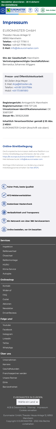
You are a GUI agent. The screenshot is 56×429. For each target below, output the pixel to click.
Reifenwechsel (9, 251)
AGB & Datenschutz (16, 407)
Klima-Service (9, 269)
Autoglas (7, 273)
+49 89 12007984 (23, 87)
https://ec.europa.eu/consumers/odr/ (18, 157)
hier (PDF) (34, 168)
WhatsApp (8, 347)
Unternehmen (9, 360)
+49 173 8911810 (20, 90)
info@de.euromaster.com (25, 48)
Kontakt (6, 286)
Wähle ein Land (27, 402)
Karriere (6, 364)
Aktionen (7, 304)
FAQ (5, 295)
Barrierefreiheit (10, 387)
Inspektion (8, 246)
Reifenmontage (10, 260)
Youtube (7, 325)
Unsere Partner (10, 378)
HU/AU (6, 264)
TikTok (6, 343)
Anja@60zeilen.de (22, 84)
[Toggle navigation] (3, 10)
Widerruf (7, 290)
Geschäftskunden (11, 369)
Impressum (42, 407)
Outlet (6, 299)
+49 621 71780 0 (20, 41)
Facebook (7, 329)
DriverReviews (9, 313)
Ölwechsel (8, 255)
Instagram (8, 334)
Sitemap (31, 407)
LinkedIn (7, 338)
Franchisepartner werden (15, 373)
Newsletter (8, 308)
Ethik (5, 382)
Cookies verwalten (28, 410)
